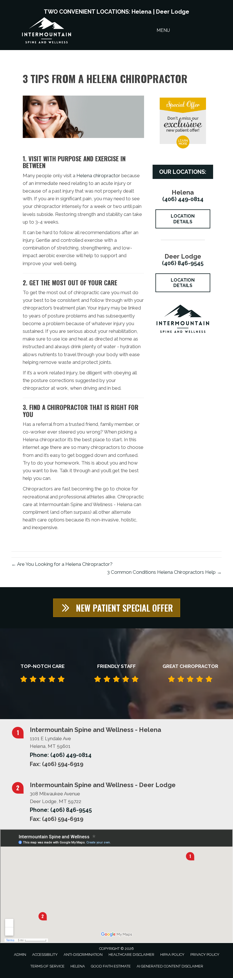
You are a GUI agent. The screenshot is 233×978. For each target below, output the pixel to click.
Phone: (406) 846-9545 (61, 809)
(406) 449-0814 (182, 199)
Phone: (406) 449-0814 (60, 755)
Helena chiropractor (98, 175)
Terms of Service (47, 966)
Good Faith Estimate (111, 966)
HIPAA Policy (172, 954)
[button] (116, 608)
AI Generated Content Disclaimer (170, 966)
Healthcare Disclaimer (131, 954)
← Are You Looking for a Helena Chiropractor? (62, 564)
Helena (141, 11)
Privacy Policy (204, 954)
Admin (20, 954)
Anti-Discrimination (83, 954)
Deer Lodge (172, 11)
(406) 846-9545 (182, 263)
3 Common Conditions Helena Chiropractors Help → (164, 572)
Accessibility (45, 954)
